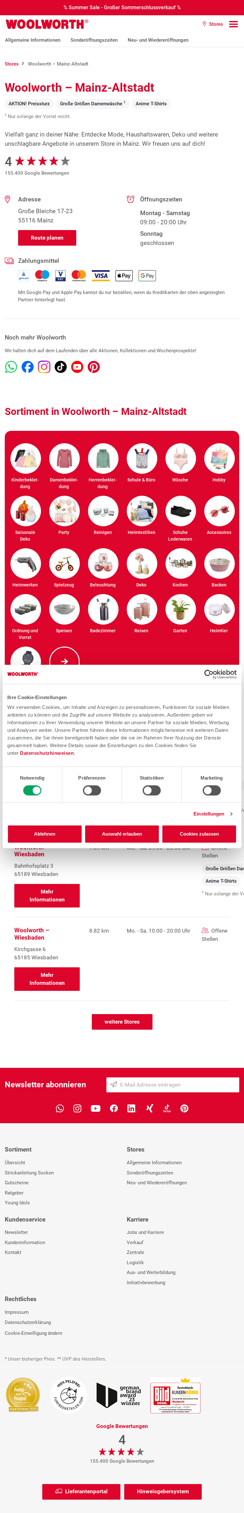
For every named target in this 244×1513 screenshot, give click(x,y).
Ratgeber (14, 1193)
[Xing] (149, 1107)
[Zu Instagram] (44, 367)
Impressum (17, 1312)
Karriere (137, 1219)
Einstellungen (208, 813)
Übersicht (15, 1163)
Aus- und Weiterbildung (151, 1272)
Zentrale (135, 1252)
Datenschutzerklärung (28, 1322)
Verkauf (135, 1242)
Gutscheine (17, 1183)
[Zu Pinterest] (93, 367)
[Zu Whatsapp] (11, 367)
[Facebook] (114, 1107)
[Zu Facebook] (27, 367)
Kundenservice (25, 1219)
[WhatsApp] (60, 1107)
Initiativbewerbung (146, 1282)
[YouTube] (95, 1107)
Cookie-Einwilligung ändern (33, 1333)
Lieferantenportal (86, 1491)
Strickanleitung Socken (29, 1173)
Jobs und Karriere (145, 1232)
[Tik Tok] (167, 1107)
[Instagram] (77, 1107)
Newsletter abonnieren (45, 1084)
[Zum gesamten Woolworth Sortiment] (63, 662)
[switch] (92, 790)
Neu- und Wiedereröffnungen (158, 40)
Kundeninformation (25, 1242)
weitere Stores (122, 1022)
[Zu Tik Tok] (60, 367)
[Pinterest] (184, 1107)
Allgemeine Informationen (32, 40)
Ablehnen (44, 834)
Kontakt (13, 1252)
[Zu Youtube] (77, 367)
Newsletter (16, 1232)
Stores (136, 1149)
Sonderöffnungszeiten (94, 40)
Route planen (47, 238)
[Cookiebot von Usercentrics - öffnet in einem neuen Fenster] (209, 674)
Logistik (135, 1262)
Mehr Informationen (47, 895)
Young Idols (17, 1203)
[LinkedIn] (132, 1107)
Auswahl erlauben (122, 834)
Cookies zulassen (199, 834)
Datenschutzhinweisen (47, 753)
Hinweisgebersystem (163, 1491)
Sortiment (18, 1149)
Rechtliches (21, 1299)
